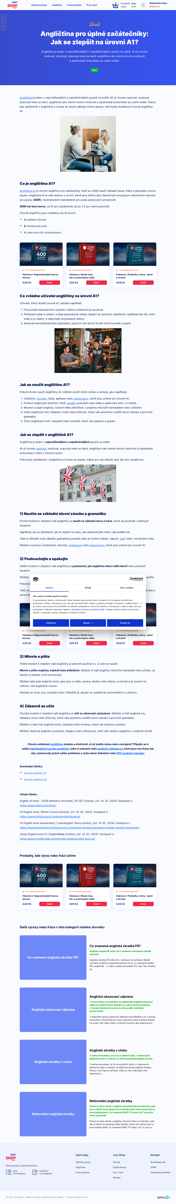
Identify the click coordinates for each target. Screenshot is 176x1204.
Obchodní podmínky (160, 1172)
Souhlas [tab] (49, 588)
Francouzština (74, 5)
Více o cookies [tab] (126, 588)
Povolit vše (125, 623)
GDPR (153, 1167)
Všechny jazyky (39, 5)
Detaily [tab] (88, 588)
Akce (19, 1172)
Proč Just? (92, 5)
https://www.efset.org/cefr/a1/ (38, 805)
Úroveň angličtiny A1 (35, 773)
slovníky (42, 398)
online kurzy (81, 398)
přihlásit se (154, 6)
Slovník (94, 23)
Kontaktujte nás (158, 1162)
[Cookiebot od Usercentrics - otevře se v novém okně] (132, 579)
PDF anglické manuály (130, 753)
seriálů (71, 403)
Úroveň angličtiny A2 (35, 779)
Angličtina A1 (27, 190)
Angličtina (57, 5)
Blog (94, 70)
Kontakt (116, 1177)
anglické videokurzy (110, 748)
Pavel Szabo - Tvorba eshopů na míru (69, 1197)
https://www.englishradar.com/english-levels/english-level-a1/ (57, 838)
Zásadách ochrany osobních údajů (88, 609)
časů (122, 538)
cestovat (41, 448)
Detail (49, 282)
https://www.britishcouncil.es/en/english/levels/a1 (50, 816)
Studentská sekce (158, 3)
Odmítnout (51, 623)
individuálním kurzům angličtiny (50, 748)
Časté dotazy (119, 1167)
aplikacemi (75, 545)
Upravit (86, 623)
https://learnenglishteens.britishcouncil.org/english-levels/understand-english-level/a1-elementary (80, 827)
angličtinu (57, 744)
